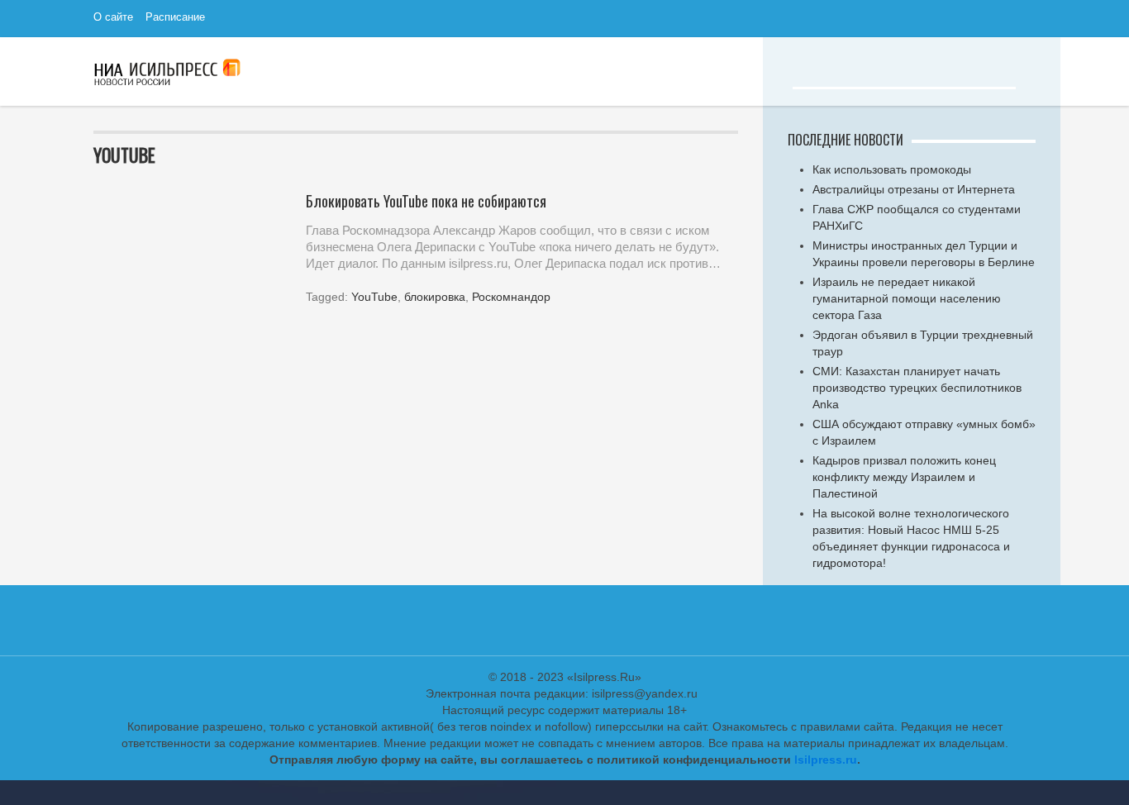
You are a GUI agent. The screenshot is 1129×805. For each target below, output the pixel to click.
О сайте (113, 16)
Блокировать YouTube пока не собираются (426, 201)
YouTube (374, 296)
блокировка (434, 296)
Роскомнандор (511, 296)
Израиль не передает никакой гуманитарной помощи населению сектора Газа (906, 298)
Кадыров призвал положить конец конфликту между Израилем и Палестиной (904, 477)
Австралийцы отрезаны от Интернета (913, 189)
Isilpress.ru (825, 759)
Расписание (175, 16)
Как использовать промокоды (891, 169)
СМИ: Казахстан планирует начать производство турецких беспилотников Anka (917, 387)
